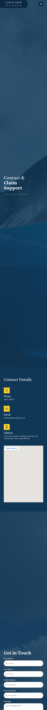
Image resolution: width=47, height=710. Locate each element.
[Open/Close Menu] (41, 4)
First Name (8, 658)
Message (7, 701)
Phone (7, 396)
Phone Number (10, 691)
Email (7, 414)
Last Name (8, 669)
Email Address (10, 680)
